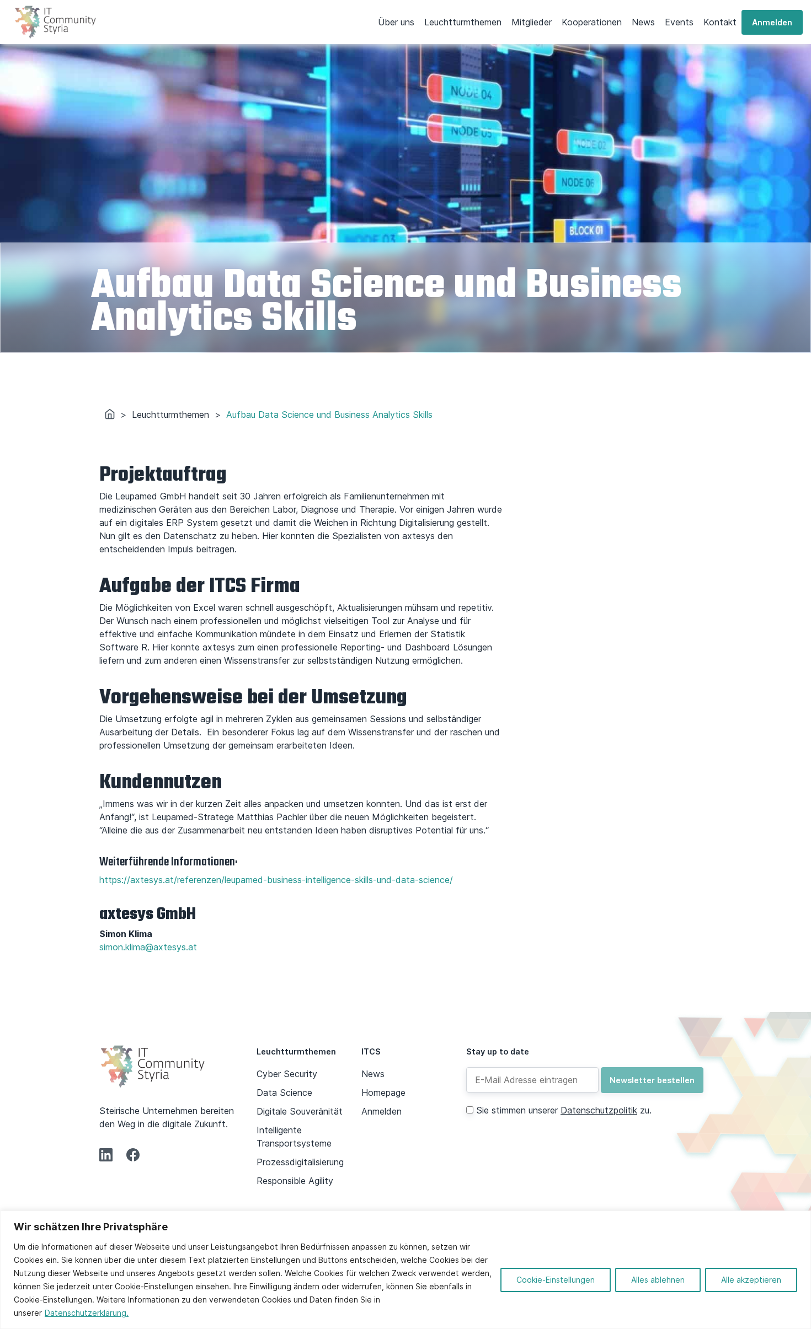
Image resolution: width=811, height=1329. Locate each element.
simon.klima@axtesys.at (148, 947)
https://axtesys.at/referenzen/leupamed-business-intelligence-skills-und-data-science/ (276, 879)
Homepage (383, 1092)
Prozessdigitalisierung (300, 1161)
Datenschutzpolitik (599, 1110)
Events (679, 22)
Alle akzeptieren (751, 1279)
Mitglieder (531, 22)
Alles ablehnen (658, 1279)
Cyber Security (287, 1073)
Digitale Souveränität (300, 1111)
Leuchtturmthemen (462, 22)
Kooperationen (592, 22)
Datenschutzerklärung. (87, 1312)
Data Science (284, 1092)
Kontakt (720, 22)
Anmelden (772, 22)
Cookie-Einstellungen (555, 1279)
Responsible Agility (295, 1180)
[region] (405, 1269)
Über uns (396, 22)
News (643, 22)
